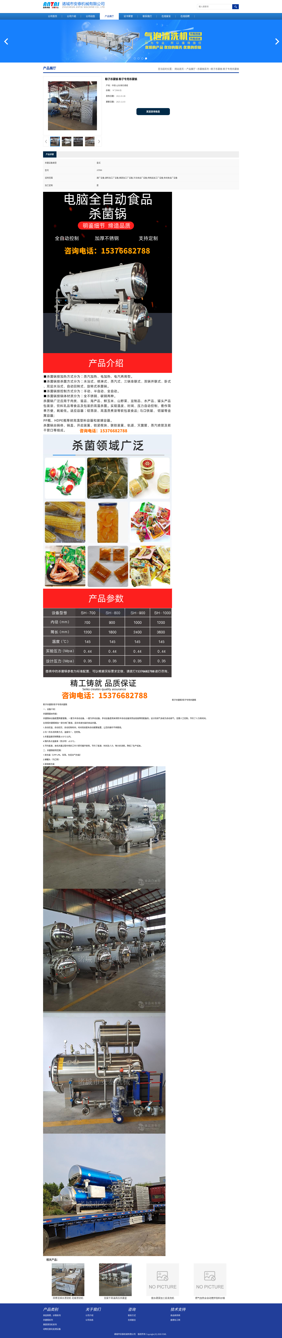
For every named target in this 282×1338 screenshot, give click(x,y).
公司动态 (90, 16)
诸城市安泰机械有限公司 (125, 1334)
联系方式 (132, 1315)
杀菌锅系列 (203, 69)
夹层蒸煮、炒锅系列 (52, 1315)
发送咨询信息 (153, 111)
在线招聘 (185, 16)
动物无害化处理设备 (52, 1329)
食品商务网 (175, 1315)
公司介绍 (71, 16)
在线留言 (166, 16)
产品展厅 (109, 16)
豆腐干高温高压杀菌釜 (115, 1298)
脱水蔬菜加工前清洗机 (162, 1298)
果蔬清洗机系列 (50, 1324)
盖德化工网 (175, 1320)
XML (164, 1334)
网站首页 (179, 69)
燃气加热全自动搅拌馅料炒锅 (210, 1298)
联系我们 (147, 16)
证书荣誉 (128, 16)
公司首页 (52, 16)
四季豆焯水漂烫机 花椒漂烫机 (68, 1298)
